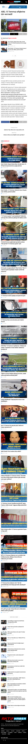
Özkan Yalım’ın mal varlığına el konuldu (16, 705)
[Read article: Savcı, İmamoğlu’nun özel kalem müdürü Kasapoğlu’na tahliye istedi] (3, 685)
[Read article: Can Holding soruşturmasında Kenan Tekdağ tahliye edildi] (3, 622)
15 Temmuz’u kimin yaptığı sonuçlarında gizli (13, 295)
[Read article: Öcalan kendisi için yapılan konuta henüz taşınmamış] (3, 673)
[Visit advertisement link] (14, 7)
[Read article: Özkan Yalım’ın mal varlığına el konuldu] (3, 707)
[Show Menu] (1, 2)
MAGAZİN (4, 734)
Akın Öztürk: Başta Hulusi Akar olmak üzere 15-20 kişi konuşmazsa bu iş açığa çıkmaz (17, 43)
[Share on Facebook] (5, 34)
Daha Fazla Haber (14, 617)
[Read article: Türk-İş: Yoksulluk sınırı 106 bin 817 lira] (3, 639)
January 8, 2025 (4, 560)
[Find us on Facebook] (1, 740)
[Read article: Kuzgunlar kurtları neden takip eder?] (3, 656)
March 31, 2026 (11, 623)
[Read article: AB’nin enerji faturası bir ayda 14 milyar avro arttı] (3, 633)
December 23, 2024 (5, 612)
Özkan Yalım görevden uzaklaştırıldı (15, 626)
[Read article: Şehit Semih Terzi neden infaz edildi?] (14, 440)
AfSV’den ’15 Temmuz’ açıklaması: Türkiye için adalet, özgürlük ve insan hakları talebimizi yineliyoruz (13, 347)
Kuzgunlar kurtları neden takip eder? (15, 654)
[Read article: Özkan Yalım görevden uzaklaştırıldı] (3, 628)
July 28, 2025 (4, 245)
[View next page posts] (15, 56)
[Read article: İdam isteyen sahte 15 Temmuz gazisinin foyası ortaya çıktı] (14, 518)
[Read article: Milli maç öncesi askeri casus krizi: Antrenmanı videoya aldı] (3, 661)
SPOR (15, 732)
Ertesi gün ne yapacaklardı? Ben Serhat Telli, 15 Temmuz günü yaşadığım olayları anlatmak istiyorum (13, 269)
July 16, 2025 (4, 351)
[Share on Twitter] (14, 34)
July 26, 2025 (4, 273)
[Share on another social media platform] (23, 34)
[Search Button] (26, 2)
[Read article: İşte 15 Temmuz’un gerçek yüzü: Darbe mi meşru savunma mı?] (14, 414)
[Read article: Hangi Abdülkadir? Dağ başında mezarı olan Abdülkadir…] (14, 388)
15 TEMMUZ (10, 732)
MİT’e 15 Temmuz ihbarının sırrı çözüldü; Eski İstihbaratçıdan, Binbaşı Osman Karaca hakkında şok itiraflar (13, 557)
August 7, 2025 (11, 51)
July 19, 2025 (4, 323)
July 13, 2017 (3, 17)
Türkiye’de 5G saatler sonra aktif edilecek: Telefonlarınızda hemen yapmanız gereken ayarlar (17, 691)
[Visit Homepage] (14, 2)
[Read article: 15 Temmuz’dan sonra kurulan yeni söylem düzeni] (14, 309)
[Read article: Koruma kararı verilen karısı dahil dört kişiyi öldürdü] (3, 667)
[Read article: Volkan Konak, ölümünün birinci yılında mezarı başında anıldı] (3, 650)
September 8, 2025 (5, 167)
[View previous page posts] (13, 56)
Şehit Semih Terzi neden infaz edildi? (11, 451)
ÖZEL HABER (3, 732)
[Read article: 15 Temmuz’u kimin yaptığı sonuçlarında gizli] (14, 284)
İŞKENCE (20, 732)
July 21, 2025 (4, 297)
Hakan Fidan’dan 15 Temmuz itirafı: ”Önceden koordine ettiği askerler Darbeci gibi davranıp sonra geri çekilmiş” (13, 477)
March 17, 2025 (4, 453)
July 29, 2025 (4, 219)
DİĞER (9, 734)
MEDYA (24, 732)
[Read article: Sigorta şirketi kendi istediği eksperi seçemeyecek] (3, 644)
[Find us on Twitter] (3, 740)
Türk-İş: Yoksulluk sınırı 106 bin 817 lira (16, 637)
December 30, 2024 (5, 586)
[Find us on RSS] (5, 740)
